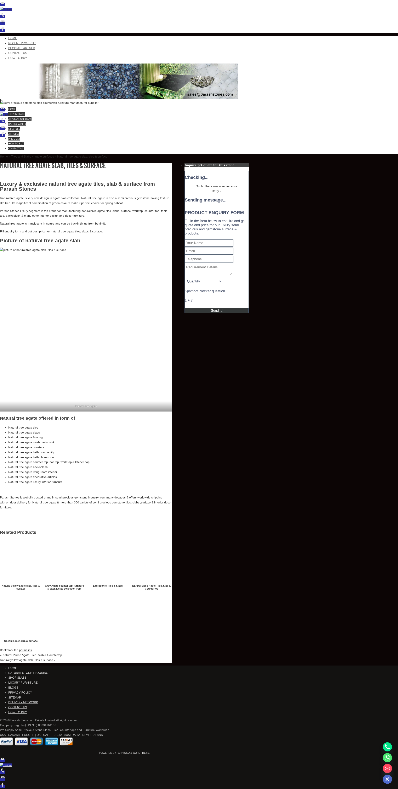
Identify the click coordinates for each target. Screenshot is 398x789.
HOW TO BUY (17, 58)
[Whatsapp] (387, 757)
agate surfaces (44, 156)
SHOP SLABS (17, 677)
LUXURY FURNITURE (23, 682)
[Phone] (2, 16)
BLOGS (13, 687)
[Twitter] (6, 9)
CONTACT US (17, 53)
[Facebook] (2, 30)
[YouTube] (2, 4)
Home (4, 156)
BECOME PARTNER (21, 48)
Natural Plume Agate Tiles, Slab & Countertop (31, 655)
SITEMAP (14, 697)
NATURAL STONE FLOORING (28, 672)
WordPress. (141, 752)
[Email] (387, 768)
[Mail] (2, 23)
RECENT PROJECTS (22, 43)
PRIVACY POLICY (20, 692)
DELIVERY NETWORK (23, 702)
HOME (12, 38)
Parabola (123, 752)
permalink (25, 650)
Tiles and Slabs (21, 156)
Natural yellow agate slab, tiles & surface (28, 660)
